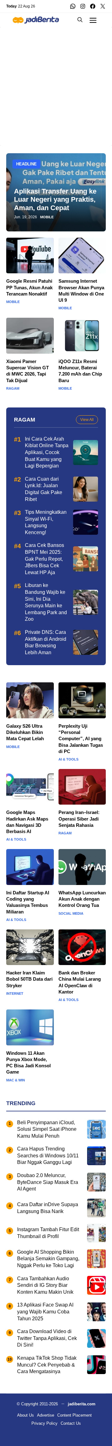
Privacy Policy (44, 1423)
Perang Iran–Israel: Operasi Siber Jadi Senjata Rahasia (79, 819)
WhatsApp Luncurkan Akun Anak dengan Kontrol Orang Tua (82, 899)
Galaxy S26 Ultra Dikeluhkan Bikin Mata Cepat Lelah (25, 732)
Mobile (47, 217)
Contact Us (71, 1423)
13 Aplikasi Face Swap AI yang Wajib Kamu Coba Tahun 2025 (45, 1311)
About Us (25, 1415)
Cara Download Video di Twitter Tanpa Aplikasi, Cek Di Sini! (47, 1338)
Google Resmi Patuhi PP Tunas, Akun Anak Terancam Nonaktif (29, 287)
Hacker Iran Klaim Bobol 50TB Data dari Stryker (29, 979)
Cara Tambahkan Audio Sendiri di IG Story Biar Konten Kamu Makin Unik (45, 1285)
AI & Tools (68, 759)
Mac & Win (15, 1080)
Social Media (70, 913)
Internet (14, 993)
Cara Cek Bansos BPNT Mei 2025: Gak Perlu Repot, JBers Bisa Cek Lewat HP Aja (44, 559)
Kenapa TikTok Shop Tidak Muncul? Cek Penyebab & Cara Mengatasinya (47, 1364)
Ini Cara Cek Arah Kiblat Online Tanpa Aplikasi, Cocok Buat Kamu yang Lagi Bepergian (46, 452)
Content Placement (74, 1415)
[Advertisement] (56, 83)
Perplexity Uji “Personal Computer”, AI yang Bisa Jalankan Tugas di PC (80, 738)
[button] (79, 20)
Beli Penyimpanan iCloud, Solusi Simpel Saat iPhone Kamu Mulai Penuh (47, 1129)
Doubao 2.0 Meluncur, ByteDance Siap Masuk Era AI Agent (47, 1182)
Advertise (45, 1415)
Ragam (12, 388)
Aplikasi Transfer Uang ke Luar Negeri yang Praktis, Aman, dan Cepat (55, 199)
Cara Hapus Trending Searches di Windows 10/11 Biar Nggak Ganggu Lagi (48, 1155)
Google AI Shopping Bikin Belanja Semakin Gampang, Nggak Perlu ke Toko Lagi (48, 1258)
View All (87, 419)
